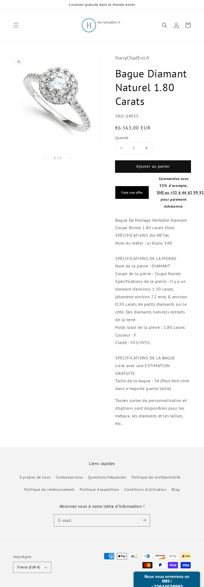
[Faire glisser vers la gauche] (45, 157)
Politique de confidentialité (155, 477)
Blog (176, 489)
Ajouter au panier (153, 166)
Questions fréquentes (107, 477)
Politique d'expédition (99, 489)
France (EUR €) (28, 567)
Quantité (122, 138)
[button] (16, 25)
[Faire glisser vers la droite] (70, 157)
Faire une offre (132, 192)
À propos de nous (35, 477)
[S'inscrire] (144, 520)
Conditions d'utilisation (145, 489)
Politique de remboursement (49, 489)
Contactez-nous (69, 477)
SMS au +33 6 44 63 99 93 (180, 192)
